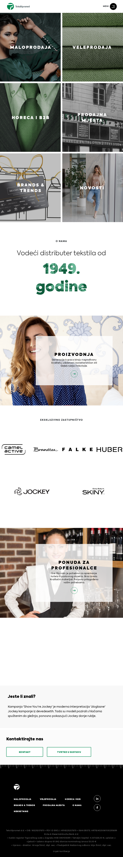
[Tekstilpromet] (17, 790)
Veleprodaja (48, 799)
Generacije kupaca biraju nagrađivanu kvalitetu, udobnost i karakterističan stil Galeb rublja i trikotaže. (74, 363)
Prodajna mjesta (54, 805)
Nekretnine (21, 811)
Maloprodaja (22, 799)
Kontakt (25, 752)
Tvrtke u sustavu (69, 752)
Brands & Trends (24, 805)
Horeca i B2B (73, 799)
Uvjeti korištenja (61, 852)
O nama (77, 805)
